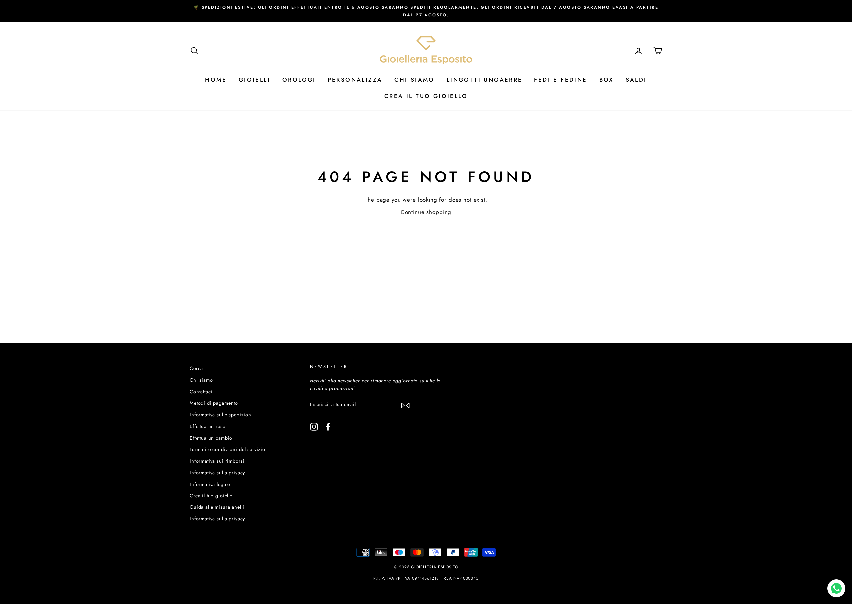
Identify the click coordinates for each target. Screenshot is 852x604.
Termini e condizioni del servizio (227, 449)
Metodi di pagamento (214, 403)
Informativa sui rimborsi (217, 461)
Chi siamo (201, 380)
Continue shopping (426, 212)
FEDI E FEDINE (560, 80)
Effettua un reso (208, 426)
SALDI (636, 80)
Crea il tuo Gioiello (426, 96)
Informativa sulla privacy (217, 472)
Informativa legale (210, 484)
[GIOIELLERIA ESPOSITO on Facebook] (328, 426)
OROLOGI (299, 80)
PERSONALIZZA (355, 80)
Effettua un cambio (211, 438)
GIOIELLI (254, 80)
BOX (606, 80)
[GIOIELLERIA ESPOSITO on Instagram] (314, 426)
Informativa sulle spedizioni (221, 414)
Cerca (196, 368)
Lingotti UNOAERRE (485, 80)
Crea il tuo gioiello (211, 495)
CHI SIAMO (414, 80)
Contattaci (201, 391)
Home (216, 80)
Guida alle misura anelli (217, 507)
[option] (426, 11)
